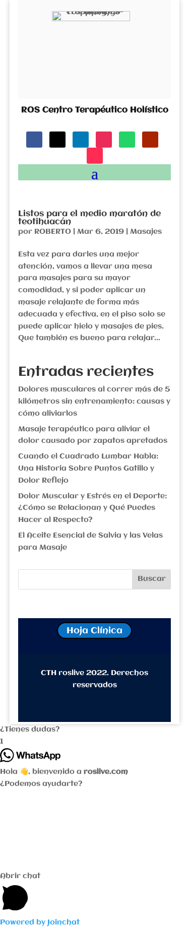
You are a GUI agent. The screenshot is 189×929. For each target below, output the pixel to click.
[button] (94, 730)
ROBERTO (52, 232)
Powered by (40, 922)
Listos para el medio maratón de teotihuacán (89, 218)
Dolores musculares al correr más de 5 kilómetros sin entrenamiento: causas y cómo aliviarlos (94, 401)
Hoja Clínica (94, 630)
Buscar (152, 579)
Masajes (146, 232)
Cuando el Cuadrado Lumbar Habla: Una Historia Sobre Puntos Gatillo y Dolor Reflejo (88, 468)
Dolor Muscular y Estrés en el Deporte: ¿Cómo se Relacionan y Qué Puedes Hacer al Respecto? (92, 508)
